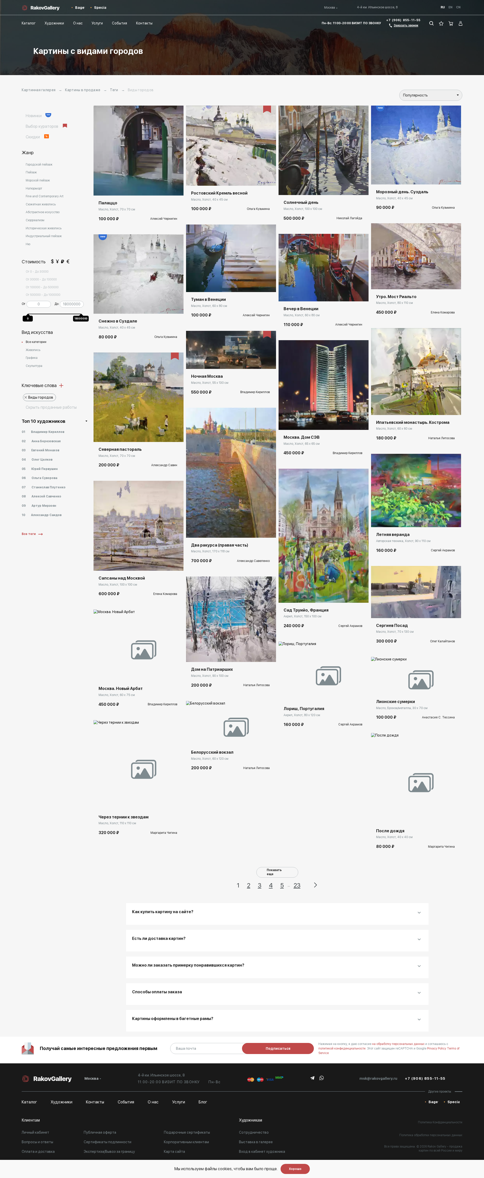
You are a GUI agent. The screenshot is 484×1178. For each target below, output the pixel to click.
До (56, 304)
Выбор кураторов (42, 126)
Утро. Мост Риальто (396, 296)
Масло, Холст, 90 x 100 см (209, 676)
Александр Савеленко (253, 561)
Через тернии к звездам (123, 817)
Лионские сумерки (395, 701)
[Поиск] (431, 23)
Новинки (34, 115)
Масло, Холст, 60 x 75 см (117, 695)
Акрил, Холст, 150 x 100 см (302, 616)
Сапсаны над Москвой (122, 578)
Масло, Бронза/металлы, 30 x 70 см (402, 708)
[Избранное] (441, 23)
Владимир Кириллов (162, 704)
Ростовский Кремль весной (219, 193)
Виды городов (40, 397)
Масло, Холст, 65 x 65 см (302, 443)
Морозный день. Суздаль (402, 191)
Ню (28, 244)
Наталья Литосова (256, 685)
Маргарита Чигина (163, 833)
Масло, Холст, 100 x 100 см (118, 584)
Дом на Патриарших (212, 669)
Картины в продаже (82, 90)
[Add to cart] (101, 188)
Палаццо (108, 203)
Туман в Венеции (208, 299)
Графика (32, 358)
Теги (114, 90)
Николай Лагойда (349, 218)
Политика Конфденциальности (440, 1122)
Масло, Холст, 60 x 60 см (394, 428)
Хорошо (295, 1169)
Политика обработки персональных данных (430, 1135)
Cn (458, 7)
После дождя (390, 831)
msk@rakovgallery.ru (378, 1078)
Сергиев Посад (392, 625)
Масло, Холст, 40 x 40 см (394, 837)
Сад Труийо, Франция (306, 610)
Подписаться (278, 1048)
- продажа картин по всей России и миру (440, 1148)
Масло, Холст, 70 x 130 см (395, 631)
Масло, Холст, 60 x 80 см (209, 306)
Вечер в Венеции (301, 308)
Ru (443, 7)
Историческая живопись (44, 228)
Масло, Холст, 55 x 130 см (209, 383)
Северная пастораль (120, 449)
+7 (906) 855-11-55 (403, 20)
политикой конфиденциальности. (342, 1048)
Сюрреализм (35, 220)
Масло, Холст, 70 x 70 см (117, 209)
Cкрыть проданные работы (51, 407)
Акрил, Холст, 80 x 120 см (302, 715)
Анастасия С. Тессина (438, 717)
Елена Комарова (165, 594)
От (23, 304)
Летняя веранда (393, 534)
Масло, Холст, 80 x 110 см (394, 303)
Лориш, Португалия (304, 708)
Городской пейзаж (39, 164)
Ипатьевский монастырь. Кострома (412, 422)
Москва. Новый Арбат (121, 688)
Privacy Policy (437, 1048)
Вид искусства (37, 332)
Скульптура (34, 366)
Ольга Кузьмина (165, 337)
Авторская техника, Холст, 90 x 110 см (403, 541)
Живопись (33, 350)
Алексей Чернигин (163, 218)
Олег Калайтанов (442, 641)
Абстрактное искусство (42, 212)
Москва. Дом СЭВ (302, 437)
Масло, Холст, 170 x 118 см (210, 551)
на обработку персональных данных (398, 1044)
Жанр (28, 152)
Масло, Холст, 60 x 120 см (209, 758)
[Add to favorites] (112, 188)
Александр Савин (164, 465)
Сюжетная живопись (41, 204)
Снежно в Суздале (118, 321)
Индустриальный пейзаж (44, 236)
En (450, 7)
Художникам (250, 1120)
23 (297, 885)
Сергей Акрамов (350, 626)
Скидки (33, 137)
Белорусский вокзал (212, 752)
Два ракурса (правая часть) (219, 545)
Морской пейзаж (38, 180)
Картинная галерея (38, 90)
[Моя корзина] (451, 23)
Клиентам (31, 1120)
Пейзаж (31, 172)
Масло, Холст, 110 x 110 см (117, 823)
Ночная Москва (207, 376)
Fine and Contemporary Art (45, 196)
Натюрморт (34, 188)
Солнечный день (301, 202)
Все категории (36, 342)
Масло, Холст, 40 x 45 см (117, 327)
